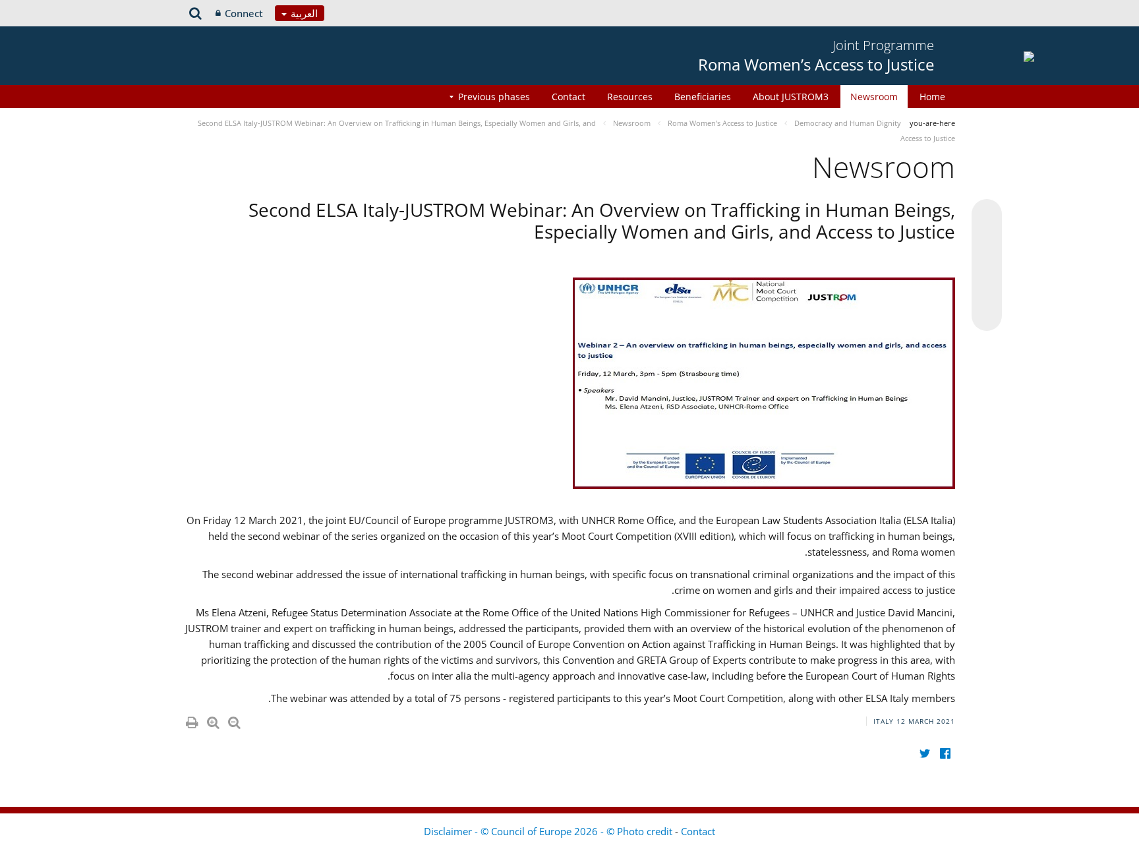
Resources (630, 96)
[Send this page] (987, 316)
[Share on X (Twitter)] (987, 240)
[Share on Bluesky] (987, 215)
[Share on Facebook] (987, 266)
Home (932, 96)
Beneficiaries (702, 96)
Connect (244, 13)
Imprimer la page (191, 720)
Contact (568, 96)
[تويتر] (924, 754)
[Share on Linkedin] (987, 291)
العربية (303, 13)
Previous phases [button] (494, 96)
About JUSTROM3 (791, 96)
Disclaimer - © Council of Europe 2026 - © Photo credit (549, 831)
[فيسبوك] (945, 754)
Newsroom (874, 96)
